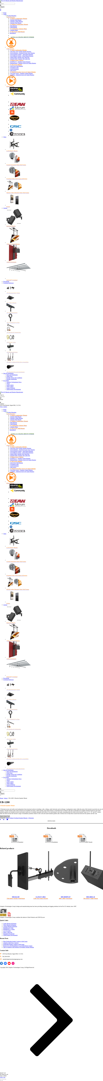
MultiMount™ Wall (8, 928)
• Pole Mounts (13, 26)
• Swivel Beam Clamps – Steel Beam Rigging (21, 54)
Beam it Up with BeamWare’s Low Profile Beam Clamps (17, 946)
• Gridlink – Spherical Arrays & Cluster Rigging (22, 75)
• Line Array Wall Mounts (16, 66)
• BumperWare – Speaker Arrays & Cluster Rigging (23, 63)
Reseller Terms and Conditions (14, 377)
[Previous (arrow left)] (0, 1080)
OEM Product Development (13, 389)
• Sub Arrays (13, 70)
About (8, 383)
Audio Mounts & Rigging (9, 923)
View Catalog (3, 406)
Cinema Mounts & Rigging (10, 926)
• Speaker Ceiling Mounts (16, 21)
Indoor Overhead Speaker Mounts (18, 818)
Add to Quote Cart (5, 816)
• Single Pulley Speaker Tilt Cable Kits (19, 57)
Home (4, 12)
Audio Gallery (10, 385)
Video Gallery (10, 386)
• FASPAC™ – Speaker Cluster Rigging (20, 61)
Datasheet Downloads (8, 933)
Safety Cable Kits (7, 932)
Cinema (5, 208)
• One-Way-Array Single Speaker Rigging (20, 51)
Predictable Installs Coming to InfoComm (13, 944)
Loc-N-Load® (7, 931)
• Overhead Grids (14, 67)
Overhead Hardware (8, 283)
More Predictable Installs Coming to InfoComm (15, 941)
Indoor (5, 798)
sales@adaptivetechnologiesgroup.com (6, 401)
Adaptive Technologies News (13, 382)
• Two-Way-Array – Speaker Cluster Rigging (21, 73)
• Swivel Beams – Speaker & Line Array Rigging (22, 53)
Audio (4, 14)
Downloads (6, 281)
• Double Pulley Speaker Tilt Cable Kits (20, 59)
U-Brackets (31, 818)
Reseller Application (11, 379)
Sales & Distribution (8, 373)
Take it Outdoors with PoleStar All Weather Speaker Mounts (18, 947)
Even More (6, 380)
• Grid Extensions (14, 69)
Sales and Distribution (12, 375)
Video (4, 137)
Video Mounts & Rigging (9, 925)
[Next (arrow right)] (2, 1080)
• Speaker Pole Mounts (15, 23)
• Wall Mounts (13, 27)
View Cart (2, 1077)
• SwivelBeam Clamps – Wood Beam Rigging (21, 56)
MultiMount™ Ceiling (9, 929)
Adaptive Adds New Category (11, 943)
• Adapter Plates (14, 30)
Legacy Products (10, 388)
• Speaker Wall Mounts (15, 20)
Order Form (9, 376)
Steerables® (13, 33)
